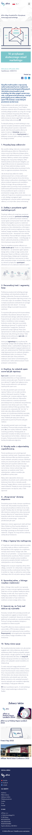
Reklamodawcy (5, 795)
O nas (2, 803)
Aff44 (2, 15)
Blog (6, 15)
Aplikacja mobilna (5, 797)
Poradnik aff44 (13, 15)
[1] (20, 120)
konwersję (16, 132)
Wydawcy (3, 792)
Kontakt (3, 805)
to (5, 429)
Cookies (3, 801)
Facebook (5, 782)
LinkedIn (5, 785)
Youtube (5, 780)
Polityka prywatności (6, 799)
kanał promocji (21, 134)
